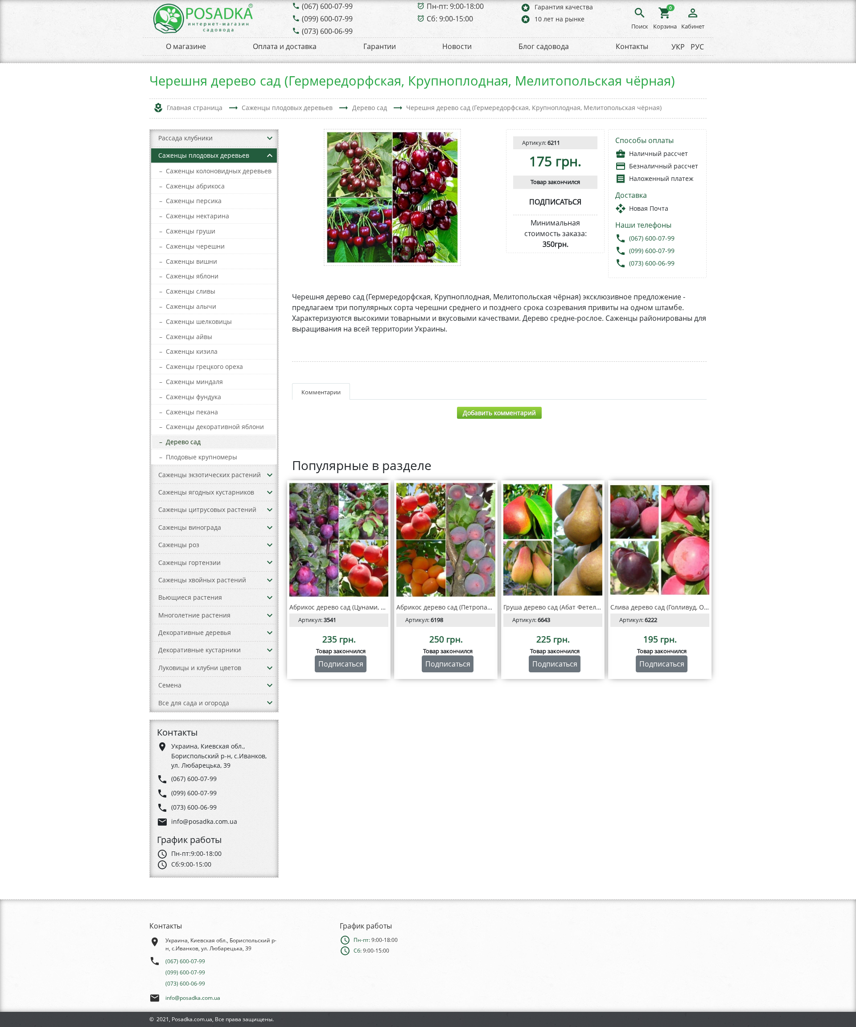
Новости (457, 46)
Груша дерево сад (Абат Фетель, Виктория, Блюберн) (584, 607)
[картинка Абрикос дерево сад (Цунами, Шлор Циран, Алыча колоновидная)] (338, 540)
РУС (697, 47)
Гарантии (379, 46)
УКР (678, 47)
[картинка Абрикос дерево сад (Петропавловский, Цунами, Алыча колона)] (445, 540)
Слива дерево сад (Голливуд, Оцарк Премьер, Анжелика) (696, 607)
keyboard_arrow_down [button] (269, 138)
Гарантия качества (557, 7)
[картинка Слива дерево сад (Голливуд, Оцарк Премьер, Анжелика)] (659, 540)
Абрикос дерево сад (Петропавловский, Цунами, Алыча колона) (493, 607)
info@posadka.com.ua (192, 998)
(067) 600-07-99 (327, 6)
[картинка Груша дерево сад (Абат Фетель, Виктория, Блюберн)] (552, 540)
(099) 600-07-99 (327, 19)
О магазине (186, 46)
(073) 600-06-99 (327, 31)
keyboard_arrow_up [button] (269, 155)
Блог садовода (544, 46)
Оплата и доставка (285, 46)
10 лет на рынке (552, 19)
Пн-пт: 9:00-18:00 (455, 6)
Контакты (632, 46)
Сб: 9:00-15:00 (450, 19)
